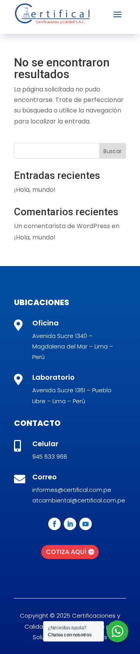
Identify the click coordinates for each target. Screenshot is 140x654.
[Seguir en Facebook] (54, 524)
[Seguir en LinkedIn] (70, 524)
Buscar (112, 151)
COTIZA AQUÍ (66, 551)
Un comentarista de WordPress (62, 226)
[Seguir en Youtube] (85, 524)
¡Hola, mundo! (35, 189)
